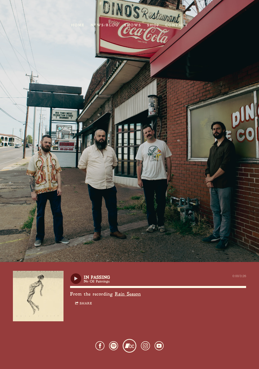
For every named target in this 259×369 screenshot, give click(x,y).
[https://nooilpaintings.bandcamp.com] (129, 347)
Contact (176, 25)
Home (78, 25)
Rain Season (128, 294)
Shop (153, 25)
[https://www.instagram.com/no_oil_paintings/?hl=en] (145, 347)
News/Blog (105, 25)
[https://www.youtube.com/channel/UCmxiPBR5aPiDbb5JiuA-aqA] (159, 347)
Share (86, 303)
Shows (132, 25)
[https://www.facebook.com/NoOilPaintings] (99, 347)
